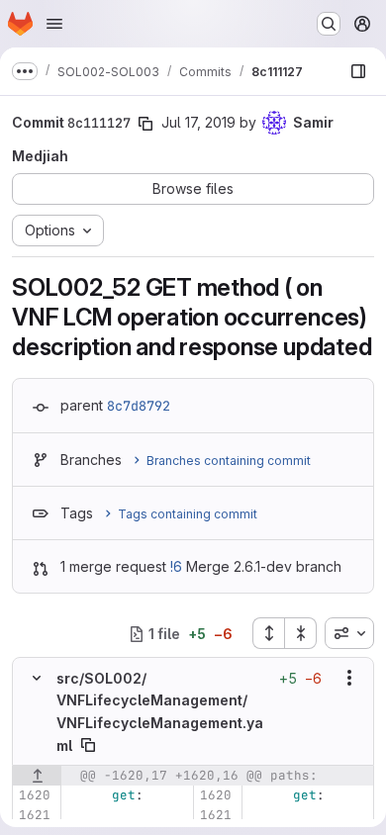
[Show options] (349, 678)
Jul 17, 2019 (198, 122)
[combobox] (349, 633)
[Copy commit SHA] (145, 124)
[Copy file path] (88, 745)
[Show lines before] (37, 776)
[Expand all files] (268, 633)
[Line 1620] (34, 795)
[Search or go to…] (328, 24)
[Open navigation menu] (54, 24)
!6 (176, 566)
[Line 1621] (34, 815)
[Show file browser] (358, 71)
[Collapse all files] (301, 633)
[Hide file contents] (36, 678)
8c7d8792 (138, 406)
